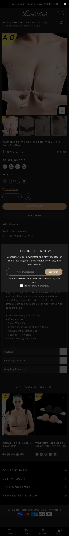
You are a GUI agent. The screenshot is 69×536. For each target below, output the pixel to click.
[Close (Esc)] (65, 4)
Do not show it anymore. (36, 286)
